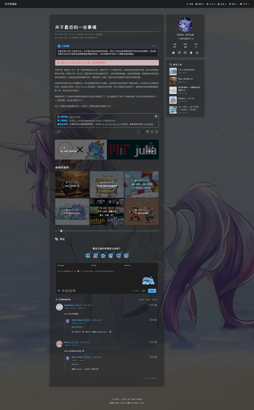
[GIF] (66, 290)
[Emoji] (63, 290)
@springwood (77, 327)
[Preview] (74, 290)
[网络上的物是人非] (173, 80)
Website (127, 265)
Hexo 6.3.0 (119, 403)
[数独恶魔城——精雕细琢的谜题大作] (173, 90)
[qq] (191, 52)
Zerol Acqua (74, 117)
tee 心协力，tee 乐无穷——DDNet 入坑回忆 (188, 108)
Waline (153, 378)
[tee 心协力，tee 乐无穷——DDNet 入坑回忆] (173, 110)
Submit (152, 291)
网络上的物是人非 (185, 79)
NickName (60, 265)
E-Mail (93, 265)
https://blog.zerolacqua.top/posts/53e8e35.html (92, 120)
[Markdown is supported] (59, 290)
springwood (68, 305)
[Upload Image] (70, 290)
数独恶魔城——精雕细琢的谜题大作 (189, 88)
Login (143, 291)
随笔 (100, 34)
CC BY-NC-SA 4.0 (110, 124)
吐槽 (58, 131)
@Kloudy (75, 364)
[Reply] (156, 305)
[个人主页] (173, 52)
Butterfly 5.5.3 (137, 403)
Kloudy (67, 342)
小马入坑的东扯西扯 (186, 70)
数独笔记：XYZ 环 (186, 98)
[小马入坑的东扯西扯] (173, 71)
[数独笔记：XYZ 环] (173, 100)
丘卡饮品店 (148, 124)
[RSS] (197, 52)
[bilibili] (185, 52)
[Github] (179, 52)
